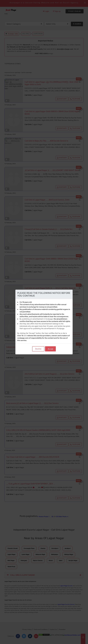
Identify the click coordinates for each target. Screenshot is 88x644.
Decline (38, 349)
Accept (50, 349)
